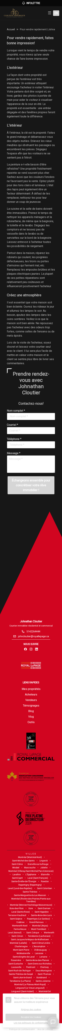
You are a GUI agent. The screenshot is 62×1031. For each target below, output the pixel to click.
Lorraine (43, 957)
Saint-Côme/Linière (41, 943)
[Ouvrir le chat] (53, 1022)
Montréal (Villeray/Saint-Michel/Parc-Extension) (31, 871)
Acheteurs (31, 694)
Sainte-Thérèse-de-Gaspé (21, 974)
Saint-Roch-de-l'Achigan (19, 970)
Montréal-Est (45, 991)
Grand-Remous (36, 922)
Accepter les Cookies (31, 1017)
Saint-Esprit (17, 878)
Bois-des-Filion (17, 908)
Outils (31, 722)
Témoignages (31, 705)
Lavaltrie (17, 874)
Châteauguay (40, 950)
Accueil (11, 29)
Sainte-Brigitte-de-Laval (24, 957)
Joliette (44, 867)
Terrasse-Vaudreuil (17, 915)
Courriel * (12, 424)
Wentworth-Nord (19, 926)
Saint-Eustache (15, 964)
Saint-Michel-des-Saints (23, 861)
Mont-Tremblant (38, 929)
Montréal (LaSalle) (18, 943)
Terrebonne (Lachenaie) (39, 936)
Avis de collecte (45, 1029)
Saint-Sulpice (16, 919)
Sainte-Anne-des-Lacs (41, 915)
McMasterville (23, 953)
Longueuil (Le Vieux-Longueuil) (30, 988)
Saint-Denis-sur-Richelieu (40, 964)
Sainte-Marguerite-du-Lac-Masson (30, 895)
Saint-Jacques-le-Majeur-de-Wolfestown (30, 939)
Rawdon (45, 881)
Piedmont (30, 967)
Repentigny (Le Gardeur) (38, 919)
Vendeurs (31, 700)
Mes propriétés (31, 689)
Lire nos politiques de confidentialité (31, 1023)
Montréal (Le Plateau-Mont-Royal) (30, 984)
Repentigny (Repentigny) (30, 885)
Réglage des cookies (31, 1009)
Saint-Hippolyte (42, 912)
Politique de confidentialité (22, 1029)
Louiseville (16, 967)
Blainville (45, 874)
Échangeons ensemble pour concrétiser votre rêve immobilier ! (31, 485)
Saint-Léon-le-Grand (22, 977)
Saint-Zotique (32, 932)
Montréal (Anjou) (40, 926)
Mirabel (15, 867)
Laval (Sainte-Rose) (20, 912)
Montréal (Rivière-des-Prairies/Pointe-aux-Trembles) (31, 900)
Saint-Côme (17, 864)
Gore (30, 908)
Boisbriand (42, 977)
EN (56, 13)
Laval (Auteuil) (15, 932)
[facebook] (25, 649)
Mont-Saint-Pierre (21, 950)
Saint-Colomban (44, 888)
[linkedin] (36, 649)
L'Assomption (38, 946)
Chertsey (44, 967)
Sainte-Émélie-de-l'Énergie (23, 881)
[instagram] (31, 649)
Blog (31, 711)
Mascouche (29, 867)
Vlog (31, 716)
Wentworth (49, 932)
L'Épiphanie (30, 874)
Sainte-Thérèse (30, 892)
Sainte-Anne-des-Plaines (37, 960)
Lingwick (43, 861)
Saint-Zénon (17, 936)
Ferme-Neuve (20, 929)
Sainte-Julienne (43, 981)
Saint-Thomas (44, 974)
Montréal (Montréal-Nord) (30, 857)
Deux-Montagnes (44, 970)
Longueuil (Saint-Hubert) (22, 991)
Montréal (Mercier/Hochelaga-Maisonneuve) (31, 905)
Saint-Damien (44, 908)
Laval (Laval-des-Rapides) (20, 888)
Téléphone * (14, 439)
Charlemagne (21, 946)
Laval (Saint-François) (38, 878)
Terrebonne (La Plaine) (20, 981)
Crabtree (20, 922)
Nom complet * (16, 410)
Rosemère (16, 960)
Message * (13, 453)
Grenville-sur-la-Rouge (38, 864)
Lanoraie (39, 953)
